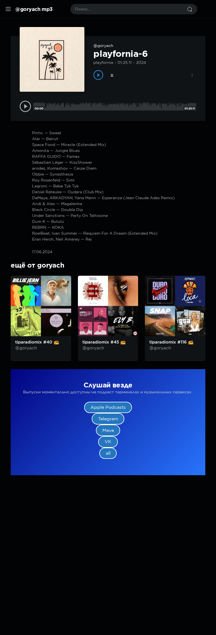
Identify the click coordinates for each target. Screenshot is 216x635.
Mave (108, 430)
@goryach (103, 45)
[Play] (98, 75)
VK (108, 441)
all (108, 453)
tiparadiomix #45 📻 (104, 342)
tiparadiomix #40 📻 (37, 342)
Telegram (108, 418)
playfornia (103, 62)
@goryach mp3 (34, 9)
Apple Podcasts (108, 407)
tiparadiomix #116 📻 (171, 342)
